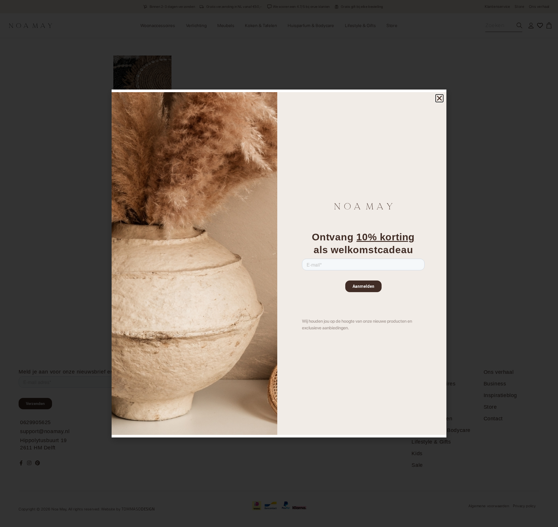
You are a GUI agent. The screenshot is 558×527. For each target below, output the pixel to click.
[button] (439, 98)
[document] (279, 263)
